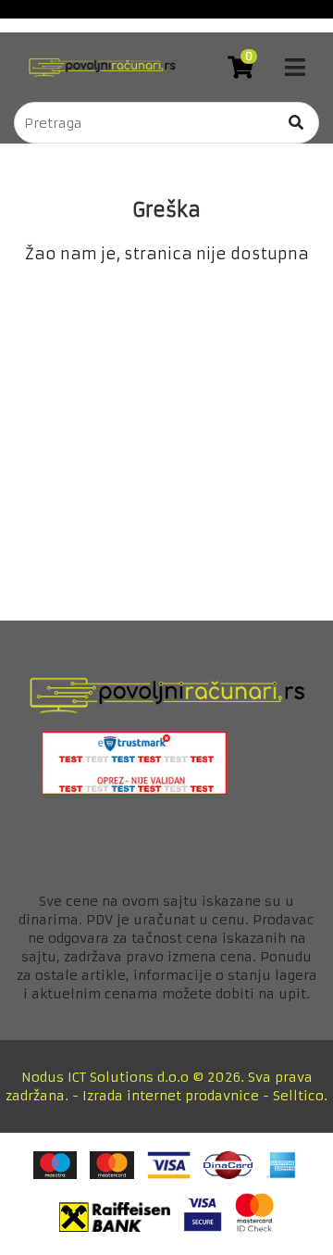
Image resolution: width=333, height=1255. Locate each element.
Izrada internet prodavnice (170, 1095)
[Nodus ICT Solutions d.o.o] (97, 67)
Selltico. (300, 1095)
